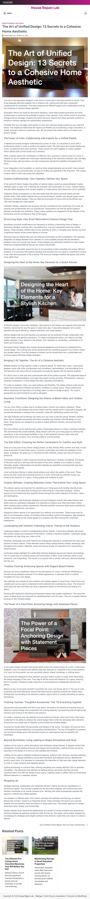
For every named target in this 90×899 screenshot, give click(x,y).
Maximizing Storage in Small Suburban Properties (44, 861)
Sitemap (38, 896)
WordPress (81, 896)
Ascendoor (60, 896)
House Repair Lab (45, 8)
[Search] (85, 13)
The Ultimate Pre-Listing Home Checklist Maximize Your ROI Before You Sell (14, 863)
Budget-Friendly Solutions (12, 23)
